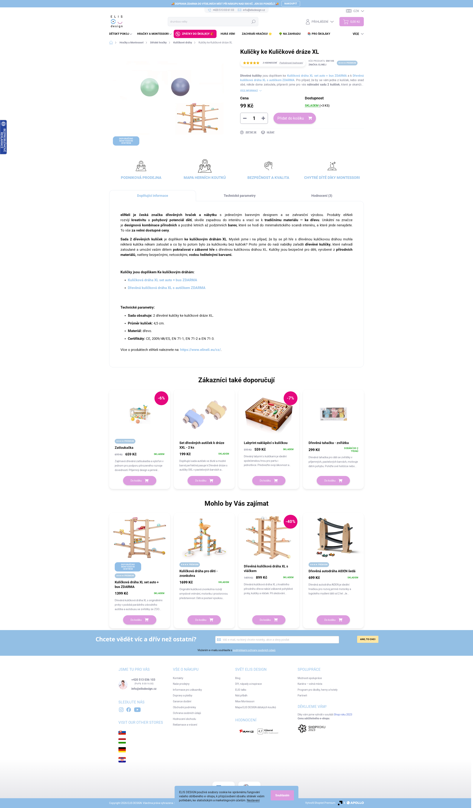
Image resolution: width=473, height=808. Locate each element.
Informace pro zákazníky (187, 689)
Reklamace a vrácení (185, 724)
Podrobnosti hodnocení (291, 63)
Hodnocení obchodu (184, 718)
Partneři (302, 695)
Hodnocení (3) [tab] (321, 196)
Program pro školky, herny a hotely (318, 689)
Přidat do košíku (290, 118)
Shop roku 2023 (343, 714)
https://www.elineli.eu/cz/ (200, 350)
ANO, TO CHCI (367, 639)
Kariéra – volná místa (310, 683)
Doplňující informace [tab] (152, 196)
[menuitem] (121, 33)
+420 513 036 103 (143, 679)
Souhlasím (282, 795)
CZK (356, 11)
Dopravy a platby (182, 695)
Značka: (317, 64)
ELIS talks (240, 689)
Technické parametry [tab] (240, 196)
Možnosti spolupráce (310, 678)
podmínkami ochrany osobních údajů (254, 650)
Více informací (249, 90)
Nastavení (253, 800)
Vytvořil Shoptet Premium (320, 802)
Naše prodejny (181, 683)
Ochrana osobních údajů (187, 713)
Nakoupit (290, 3)
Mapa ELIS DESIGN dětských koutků (255, 707)
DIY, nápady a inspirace (248, 683)
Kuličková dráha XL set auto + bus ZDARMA (317, 75)
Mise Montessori (244, 701)
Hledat (253, 21)
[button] (140, 461)
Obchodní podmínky (184, 707)
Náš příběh (241, 695)
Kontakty (178, 678)
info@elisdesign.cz (143, 688)
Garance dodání (182, 701)
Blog (237, 678)
